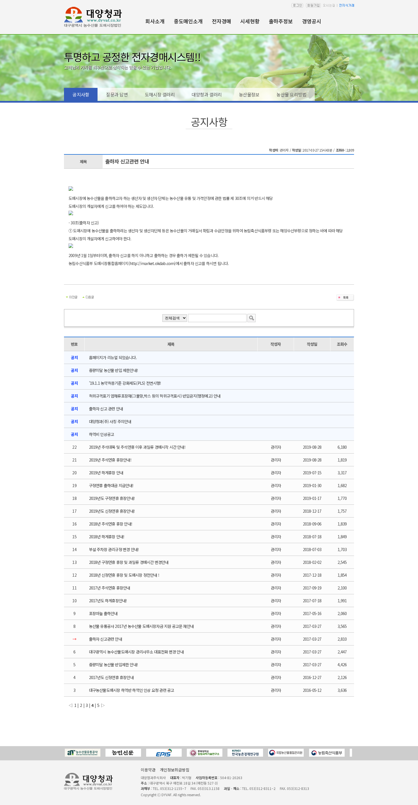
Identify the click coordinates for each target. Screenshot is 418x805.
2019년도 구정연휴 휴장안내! (112, 498)
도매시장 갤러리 (160, 94)
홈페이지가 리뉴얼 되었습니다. (113, 357)
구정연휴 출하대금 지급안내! (111, 485)
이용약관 (148, 770)
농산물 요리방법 (291, 94)
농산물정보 (249, 94)
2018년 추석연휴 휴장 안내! (110, 524)
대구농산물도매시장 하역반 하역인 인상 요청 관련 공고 (131, 690)
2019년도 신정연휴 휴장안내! (112, 511)
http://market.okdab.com (152, 263)
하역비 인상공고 (101, 434)
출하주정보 (281, 21)
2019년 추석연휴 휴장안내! (110, 460)
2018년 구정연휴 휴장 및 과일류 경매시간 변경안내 (129, 562)
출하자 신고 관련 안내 (106, 408)
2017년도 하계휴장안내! (108, 600)
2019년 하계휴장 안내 (106, 472)
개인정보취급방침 (174, 770)
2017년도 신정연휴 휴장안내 (111, 677)
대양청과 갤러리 (207, 94)
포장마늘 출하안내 (103, 613)
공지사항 (81, 94)
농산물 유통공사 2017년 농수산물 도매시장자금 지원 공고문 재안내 (141, 626)
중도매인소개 (188, 21)
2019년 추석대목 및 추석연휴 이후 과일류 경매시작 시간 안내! (137, 447)
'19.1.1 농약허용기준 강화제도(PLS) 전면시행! (125, 383)
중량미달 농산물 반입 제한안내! (113, 370)
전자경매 (221, 21)
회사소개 (155, 21)
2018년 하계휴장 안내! (107, 536)
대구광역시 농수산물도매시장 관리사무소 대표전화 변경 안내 (136, 652)
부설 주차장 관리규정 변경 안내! (114, 549)
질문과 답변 (117, 94)
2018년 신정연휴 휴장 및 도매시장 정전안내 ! (124, 575)
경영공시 (311, 21)
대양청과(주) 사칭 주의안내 (110, 421)
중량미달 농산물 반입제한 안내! (113, 664)
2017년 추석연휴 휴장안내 (109, 588)
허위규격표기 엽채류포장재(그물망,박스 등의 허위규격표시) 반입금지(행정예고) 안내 (155, 396)
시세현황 (250, 21)
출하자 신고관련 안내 (105, 639)
